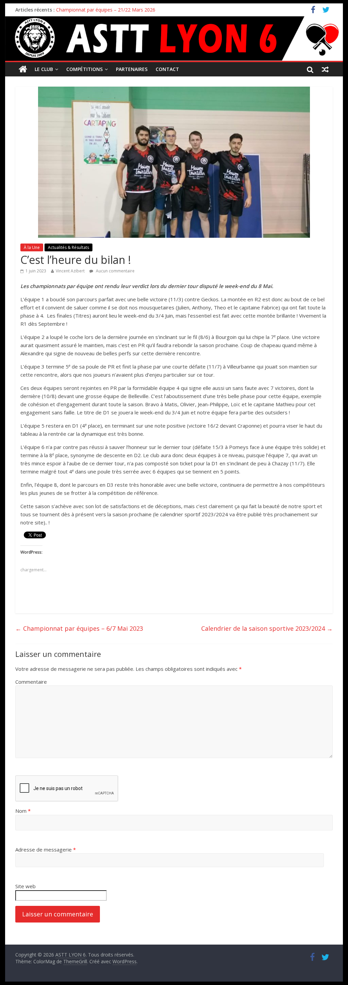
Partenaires (131, 69)
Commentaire (31, 681)
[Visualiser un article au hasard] (325, 69)
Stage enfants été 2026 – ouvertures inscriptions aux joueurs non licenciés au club (146, 9)
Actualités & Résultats (68, 247)
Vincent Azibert (70, 271)
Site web (25, 886)
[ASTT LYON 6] (174, 38)
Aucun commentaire (115, 271)
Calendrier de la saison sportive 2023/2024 (267, 628)
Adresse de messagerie (45, 849)
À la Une (32, 247)
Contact (167, 69)
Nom (23, 810)
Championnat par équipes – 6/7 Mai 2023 (79, 628)
